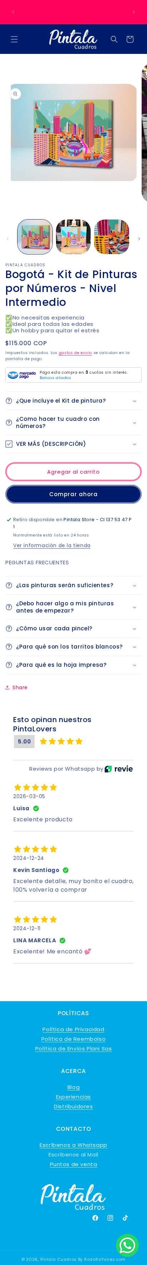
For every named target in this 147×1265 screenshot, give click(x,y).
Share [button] (20, 687)
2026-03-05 (29, 796)
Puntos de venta (73, 1164)
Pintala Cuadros (58, 1259)
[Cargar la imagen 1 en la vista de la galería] (34, 237)
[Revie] (118, 769)
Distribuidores (73, 1106)
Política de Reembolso (73, 1039)
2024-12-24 (28, 858)
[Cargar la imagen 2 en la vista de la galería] (73, 237)
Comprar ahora (73, 494)
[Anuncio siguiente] (134, 12)
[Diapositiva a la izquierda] (8, 239)
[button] (14, 39)
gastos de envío (75, 353)
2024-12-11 (27, 928)
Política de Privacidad (73, 1029)
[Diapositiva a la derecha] (139, 239)
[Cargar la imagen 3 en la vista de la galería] (111, 237)
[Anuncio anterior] (13, 12)
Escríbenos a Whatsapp (73, 1145)
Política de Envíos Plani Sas (73, 1048)
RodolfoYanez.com (105, 1259)
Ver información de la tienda (52, 545)
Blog (73, 1087)
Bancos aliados (55, 377)
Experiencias (73, 1096)
